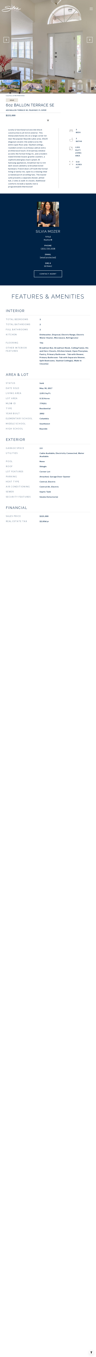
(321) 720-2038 (48, 248)
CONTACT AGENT (48, 274)
